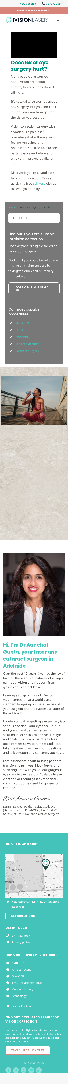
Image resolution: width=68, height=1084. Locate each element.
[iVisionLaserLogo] (26, 18)
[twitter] (16, 1070)
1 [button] (43, 130)
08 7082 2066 (21, 935)
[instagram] (23, 1070)
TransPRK (22, 337)
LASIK (19, 330)
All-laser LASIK (21, 969)
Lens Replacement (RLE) (27, 982)
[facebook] (8, 1070)
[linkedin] (39, 1070)
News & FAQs (21, 1006)
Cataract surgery (27, 351)
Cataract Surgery (22, 989)
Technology (20, 996)
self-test (39, 183)
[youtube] (31, 1070)
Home (12, 207)
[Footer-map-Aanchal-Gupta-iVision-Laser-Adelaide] (34, 855)
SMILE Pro (22, 323)
